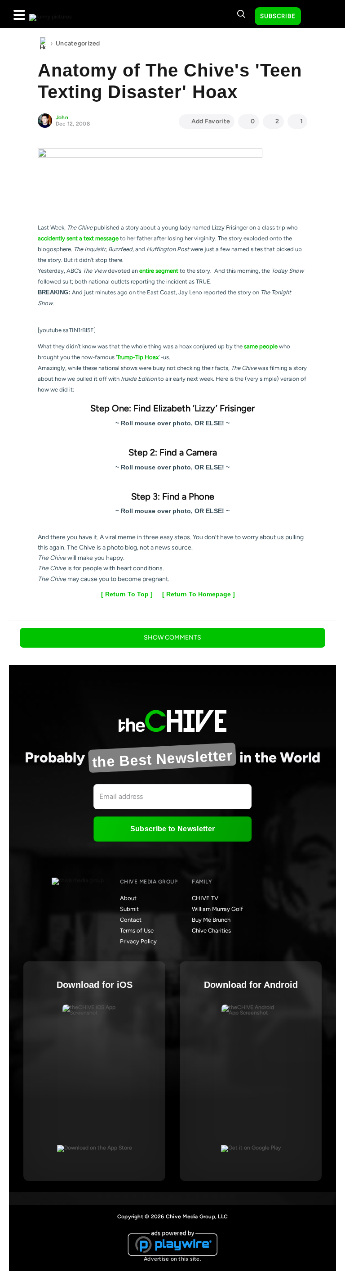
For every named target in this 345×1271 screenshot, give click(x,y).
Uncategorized (78, 43)
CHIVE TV (205, 898)
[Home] (43, 44)
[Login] (315, 17)
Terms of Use (137, 930)
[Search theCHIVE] (241, 14)
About (128, 898)
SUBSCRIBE (278, 16)
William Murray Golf (217, 909)
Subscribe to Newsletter (172, 829)
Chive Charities (211, 930)
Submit (129, 909)
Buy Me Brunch (211, 919)
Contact (131, 919)
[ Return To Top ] (127, 594)
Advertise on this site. (172, 1259)
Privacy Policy (138, 941)
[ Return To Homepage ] (198, 594)
